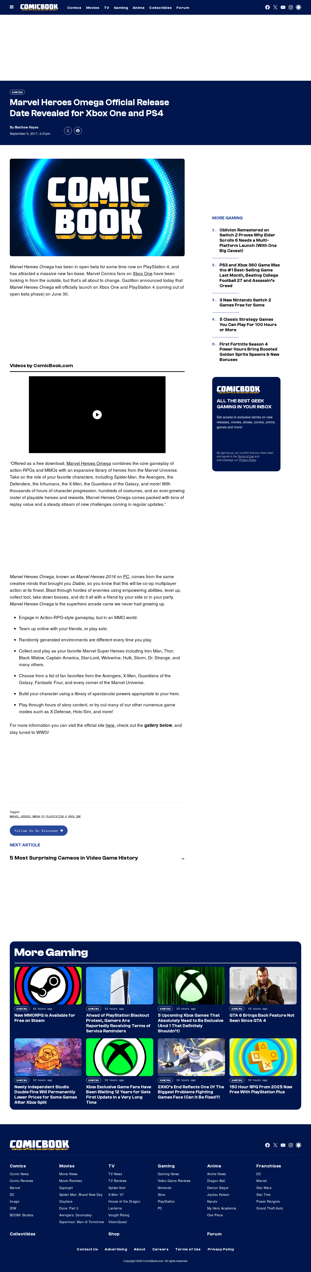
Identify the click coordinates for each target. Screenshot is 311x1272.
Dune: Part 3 (69, 1208)
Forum (182, 8)
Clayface (65, 1201)
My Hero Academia (221, 1208)
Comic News (19, 1174)
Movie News (68, 1174)
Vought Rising (118, 1215)
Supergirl (66, 1187)
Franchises (268, 1166)
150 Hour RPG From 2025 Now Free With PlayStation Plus (260, 1089)
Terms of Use (246, 456)
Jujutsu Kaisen (218, 1194)
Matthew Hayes (26, 127)
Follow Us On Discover (37, 830)
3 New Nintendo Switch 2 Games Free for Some (245, 303)
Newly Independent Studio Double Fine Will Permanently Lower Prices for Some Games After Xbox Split (45, 1094)
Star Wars (263, 1187)
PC (126, 576)
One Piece (215, 1215)
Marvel (15, 1187)
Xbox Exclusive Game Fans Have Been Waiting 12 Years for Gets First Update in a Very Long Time (118, 1094)
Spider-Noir (117, 1187)
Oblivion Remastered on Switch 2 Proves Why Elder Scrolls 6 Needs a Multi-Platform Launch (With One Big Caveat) (248, 240)
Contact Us (87, 1249)
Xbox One (143, 273)
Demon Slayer (218, 1187)
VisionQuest (117, 1221)
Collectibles (160, 8)
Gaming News (168, 1174)
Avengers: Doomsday (75, 1215)
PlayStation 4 (56, 816)
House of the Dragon (124, 1201)
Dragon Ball (216, 1180)
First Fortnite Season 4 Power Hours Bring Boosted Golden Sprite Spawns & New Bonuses (249, 352)
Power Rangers (268, 1201)
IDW (13, 1208)
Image (14, 1201)
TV (106, 8)
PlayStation (166, 1201)
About (139, 1249)
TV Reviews (117, 1180)
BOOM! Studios (21, 1215)
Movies (92, 8)
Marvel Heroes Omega (88, 463)
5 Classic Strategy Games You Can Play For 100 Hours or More (248, 324)
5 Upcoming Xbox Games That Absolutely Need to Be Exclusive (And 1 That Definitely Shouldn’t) (190, 1023)
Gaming (121, 8)
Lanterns (115, 1208)
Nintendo (164, 1187)
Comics (74, 8)
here (110, 725)
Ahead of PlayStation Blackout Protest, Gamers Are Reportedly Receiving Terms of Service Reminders (118, 1023)
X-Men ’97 (116, 1194)
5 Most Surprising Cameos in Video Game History (74, 858)
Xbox (162, 1194)
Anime (139, 8)
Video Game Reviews (174, 1180)
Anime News (216, 1174)
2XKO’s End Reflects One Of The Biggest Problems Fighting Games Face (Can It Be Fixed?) (191, 1092)
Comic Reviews (21, 1180)
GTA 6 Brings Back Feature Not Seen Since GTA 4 (261, 1018)
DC (12, 1194)
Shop (113, 1234)
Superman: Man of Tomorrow (81, 1221)
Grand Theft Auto (269, 1208)
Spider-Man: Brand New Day (81, 1194)
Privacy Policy (247, 460)
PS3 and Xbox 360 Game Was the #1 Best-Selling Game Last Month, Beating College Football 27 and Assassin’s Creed (249, 275)
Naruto (212, 1201)
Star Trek (263, 1194)
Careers (160, 1249)
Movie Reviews (70, 1180)
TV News (115, 1174)
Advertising (116, 1249)
